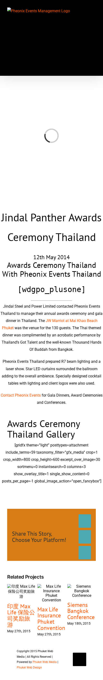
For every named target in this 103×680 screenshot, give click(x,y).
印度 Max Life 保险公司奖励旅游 (21, 616)
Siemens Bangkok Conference (81, 611)
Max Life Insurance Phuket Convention (51, 619)
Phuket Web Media (45, 662)
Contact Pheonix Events (21, 395)
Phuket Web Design (29, 667)
